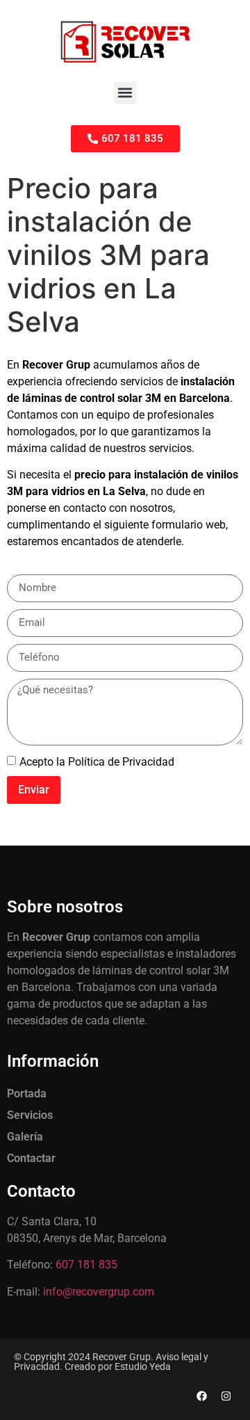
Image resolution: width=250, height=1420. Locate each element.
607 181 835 (86, 1264)
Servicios (30, 1115)
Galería (25, 1136)
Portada (27, 1093)
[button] (125, 92)
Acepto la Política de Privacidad (96, 761)
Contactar (31, 1158)
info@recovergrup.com (98, 1291)
